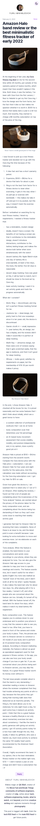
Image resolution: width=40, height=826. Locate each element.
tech (32, 794)
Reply (19, 774)
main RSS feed (28, 814)
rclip (16, 794)
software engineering (13, 797)
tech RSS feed (10, 814)
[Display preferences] (36, 3)
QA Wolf (22, 785)
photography (20, 806)
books (26, 797)
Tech (35, 19)
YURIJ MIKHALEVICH (20, 13)
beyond (17, 800)
